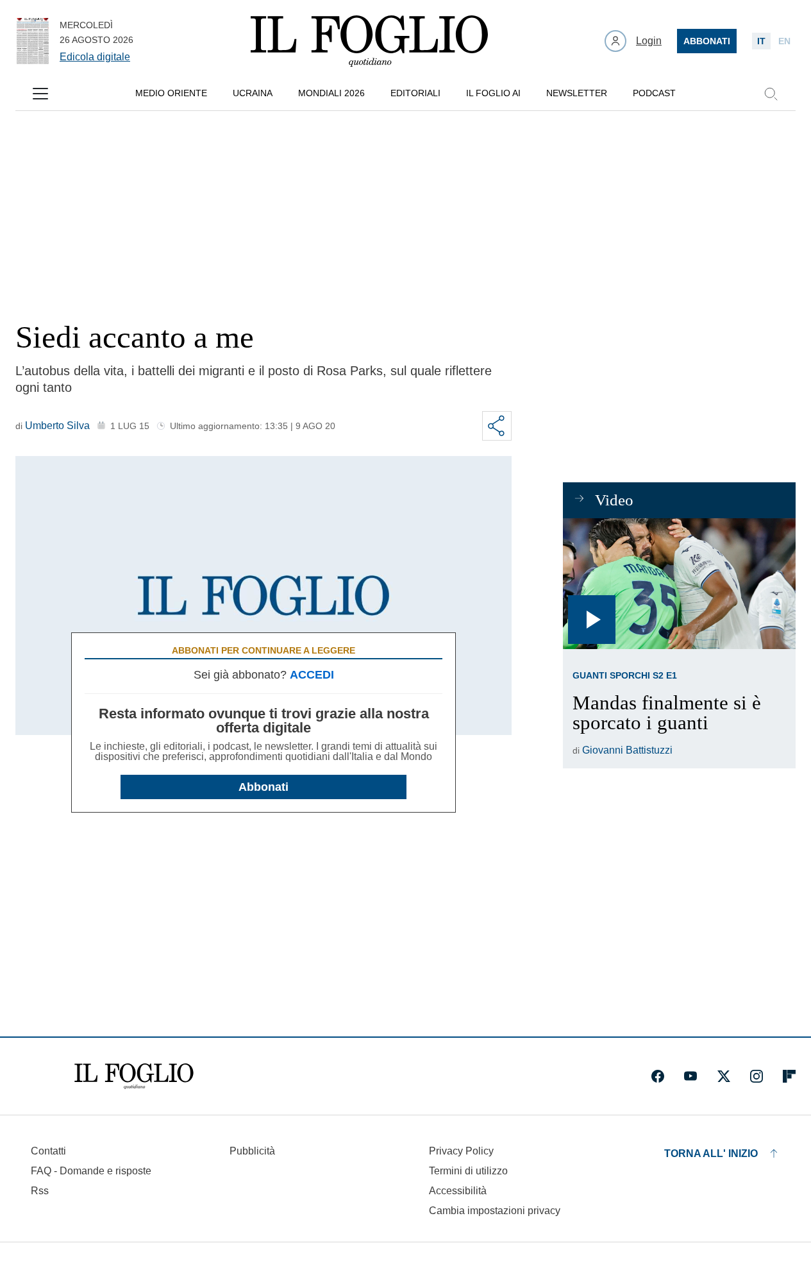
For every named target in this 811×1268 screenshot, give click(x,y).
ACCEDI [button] (312, 674)
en (784, 41)
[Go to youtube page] (690, 1076)
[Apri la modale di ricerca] (770, 93)
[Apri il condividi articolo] (497, 426)
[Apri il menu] (40, 93)
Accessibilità (458, 1190)
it (761, 41)
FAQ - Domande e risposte (91, 1170)
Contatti (48, 1150)
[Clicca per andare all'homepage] (134, 1076)
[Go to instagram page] (756, 1076)
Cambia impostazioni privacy (494, 1211)
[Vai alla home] (369, 41)
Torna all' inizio (711, 1153)
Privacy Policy (461, 1150)
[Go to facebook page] (657, 1076)
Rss (40, 1190)
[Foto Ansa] (679, 583)
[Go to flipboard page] (789, 1076)
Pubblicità (252, 1150)
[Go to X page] (723, 1076)
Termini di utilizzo (468, 1170)
